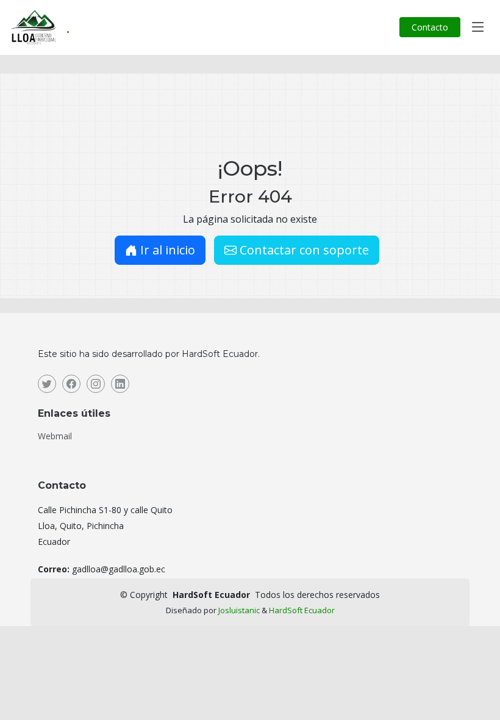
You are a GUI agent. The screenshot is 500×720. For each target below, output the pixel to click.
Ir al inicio (166, 250)
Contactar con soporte (303, 250)
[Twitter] (47, 384)
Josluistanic (239, 610)
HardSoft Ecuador (302, 610)
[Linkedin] (120, 384)
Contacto (430, 27)
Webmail (55, 436)
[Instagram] (96, 384)
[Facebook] (71, 384)
